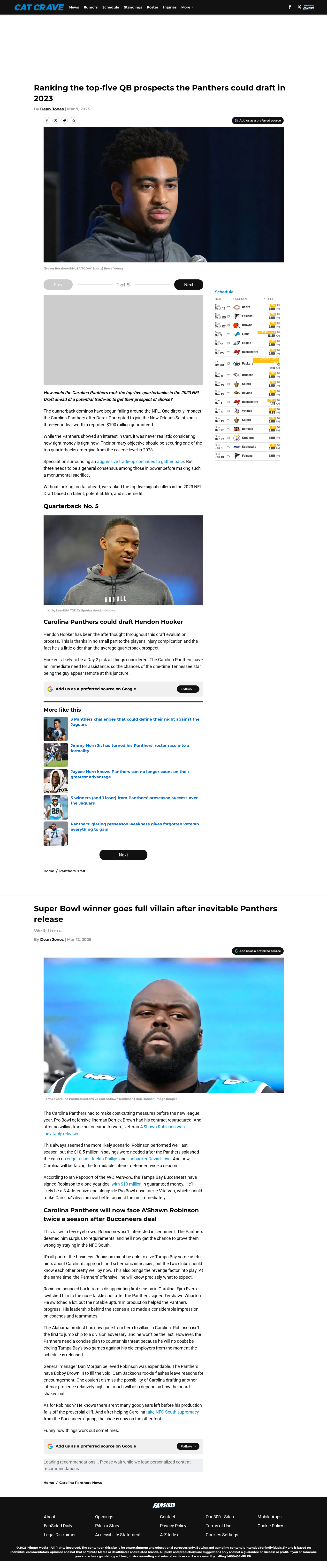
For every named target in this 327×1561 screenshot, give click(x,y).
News (74, 7)
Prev (58, 284)
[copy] (73, 120)
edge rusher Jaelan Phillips (92, 1158)
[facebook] (290, 7)
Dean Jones (52, 109)
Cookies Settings (222, 1534)
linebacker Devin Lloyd (149, 1158)
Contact (167, 1516)
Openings (104, 1516)
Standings (133, 7)
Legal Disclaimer (60, 1534)
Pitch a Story (107, 1525)
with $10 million (127, 1184)
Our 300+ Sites (220, 1516)
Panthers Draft (72, 871)
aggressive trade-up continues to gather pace (140, 461)
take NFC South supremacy (172, 1412)
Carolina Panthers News (80, 1482)
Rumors (91, 7)
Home (49, 871)
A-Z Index (169, 1534)
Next (188, 284)
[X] (299, 7)
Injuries (169, 7)
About (49, 1516)
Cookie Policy (270, 1525)
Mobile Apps (269, 1516)
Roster (152, 7)
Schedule (110, 7)
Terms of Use (218, 1525)
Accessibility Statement (118, 1534)
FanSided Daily (58, 1525)
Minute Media (37, 1547)
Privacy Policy (173, 1525)
